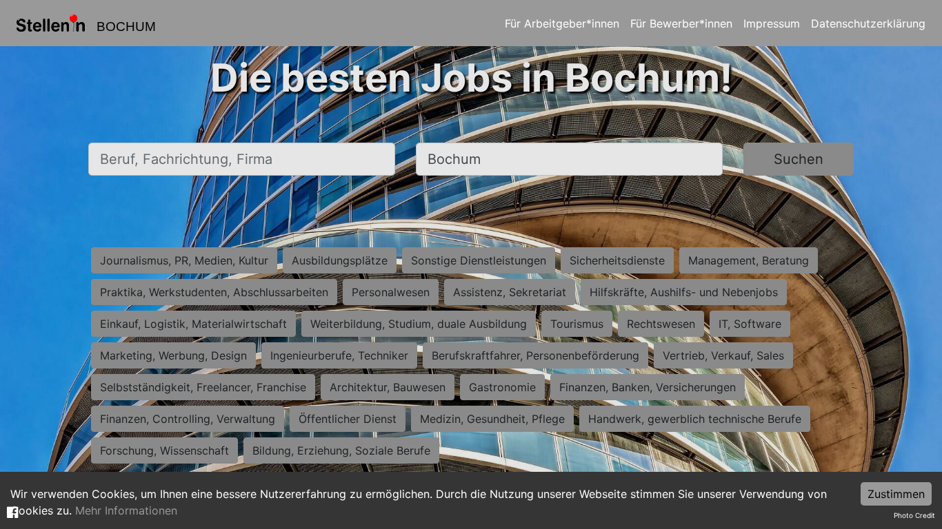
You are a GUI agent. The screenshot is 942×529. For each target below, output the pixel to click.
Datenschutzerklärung (868, 23)
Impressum (771, 23)
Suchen (798, 159)
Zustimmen (896, 494)
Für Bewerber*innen (681, 23)
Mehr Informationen (126, 510)
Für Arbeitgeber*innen (562, 23)
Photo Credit (914, 515)
